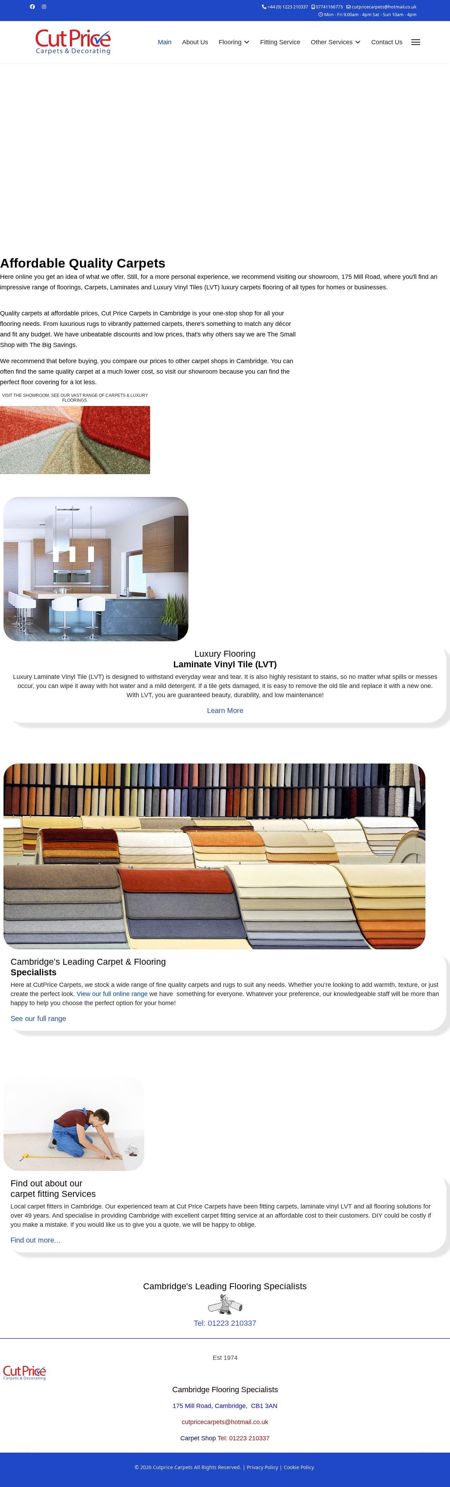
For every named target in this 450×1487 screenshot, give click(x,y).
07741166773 (329, 7)
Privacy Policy (262, 1467)
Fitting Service (280, 42)
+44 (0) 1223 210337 (288, 7)
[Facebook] (32, 6)
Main (165, 42)
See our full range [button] (38, 1018)
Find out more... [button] (35, 1240)
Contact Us (387, 42)
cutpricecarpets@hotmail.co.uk (384, 7)
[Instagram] (44, 6)
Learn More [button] (225, 710)
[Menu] (415, 42)
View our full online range (112, 993)
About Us (195, 42)
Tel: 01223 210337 (225, 1323)
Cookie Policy (299, 1467)
